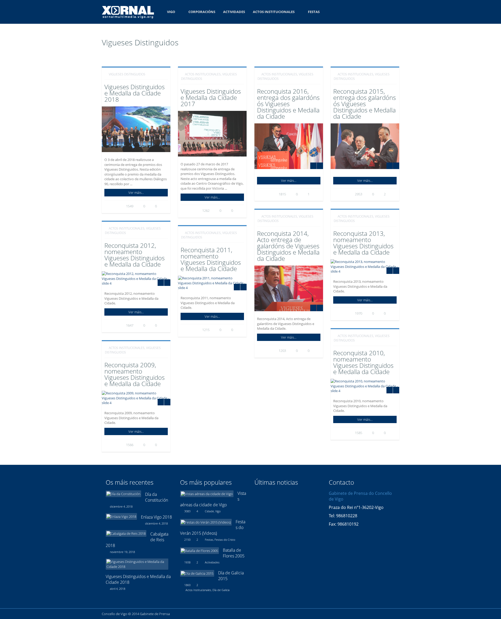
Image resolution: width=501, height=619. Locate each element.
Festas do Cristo (224, 540)
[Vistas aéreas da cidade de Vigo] (207, 493)
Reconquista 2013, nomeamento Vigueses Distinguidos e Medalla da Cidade (363, 242)
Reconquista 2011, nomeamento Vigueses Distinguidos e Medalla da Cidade (211, 259)
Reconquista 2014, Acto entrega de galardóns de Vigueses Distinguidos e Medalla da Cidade (288, 246)
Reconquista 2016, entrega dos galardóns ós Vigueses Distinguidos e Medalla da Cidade (288, 104)
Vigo (171, 11)
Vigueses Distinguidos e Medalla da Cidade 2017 (211, 97)
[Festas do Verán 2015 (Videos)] (206, 522)
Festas (314, 11)
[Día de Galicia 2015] (197, 573)
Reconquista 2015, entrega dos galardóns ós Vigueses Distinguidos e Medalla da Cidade (364, 104)
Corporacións (201, 11)
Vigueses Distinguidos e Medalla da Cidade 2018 (134, 93)
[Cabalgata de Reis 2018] (126, 533)
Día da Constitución (156, 497)
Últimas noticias (276, 482)
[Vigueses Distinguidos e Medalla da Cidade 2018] (137, 564)
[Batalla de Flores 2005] (199, 550)
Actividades (234, 11)
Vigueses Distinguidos (127, 74)
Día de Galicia (221, 590)
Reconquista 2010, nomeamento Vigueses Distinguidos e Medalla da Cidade (363, 362)
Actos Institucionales (274, 11)
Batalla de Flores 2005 (233, 553)
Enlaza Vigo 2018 (156, 517)
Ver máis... (136, 192)
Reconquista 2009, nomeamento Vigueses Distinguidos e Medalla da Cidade (134, 374)
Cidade (209, 511)
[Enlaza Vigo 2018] (121, 516)
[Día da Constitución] (123, 493)
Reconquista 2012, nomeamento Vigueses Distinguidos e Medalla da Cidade (134, 254)
